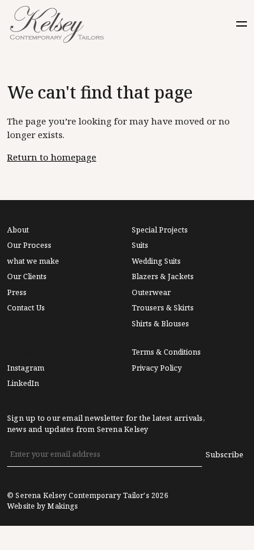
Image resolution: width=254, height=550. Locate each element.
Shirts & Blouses (160, 324)
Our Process (29, 245)
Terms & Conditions (166, 352)
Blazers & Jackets (163, 276)
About (18, 230)
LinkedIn (23, 383)
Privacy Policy (157, 368)
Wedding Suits (156, 261)
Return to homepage (51, 157)
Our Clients (27, 276)
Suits (140, 245)
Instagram (25, 368)
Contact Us (26, 308)
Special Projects (160, 230)
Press (17, 292)
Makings (62, 506)
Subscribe (224, 454)
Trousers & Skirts (163, 308)
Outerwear (151, 292)
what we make (33, 261)
